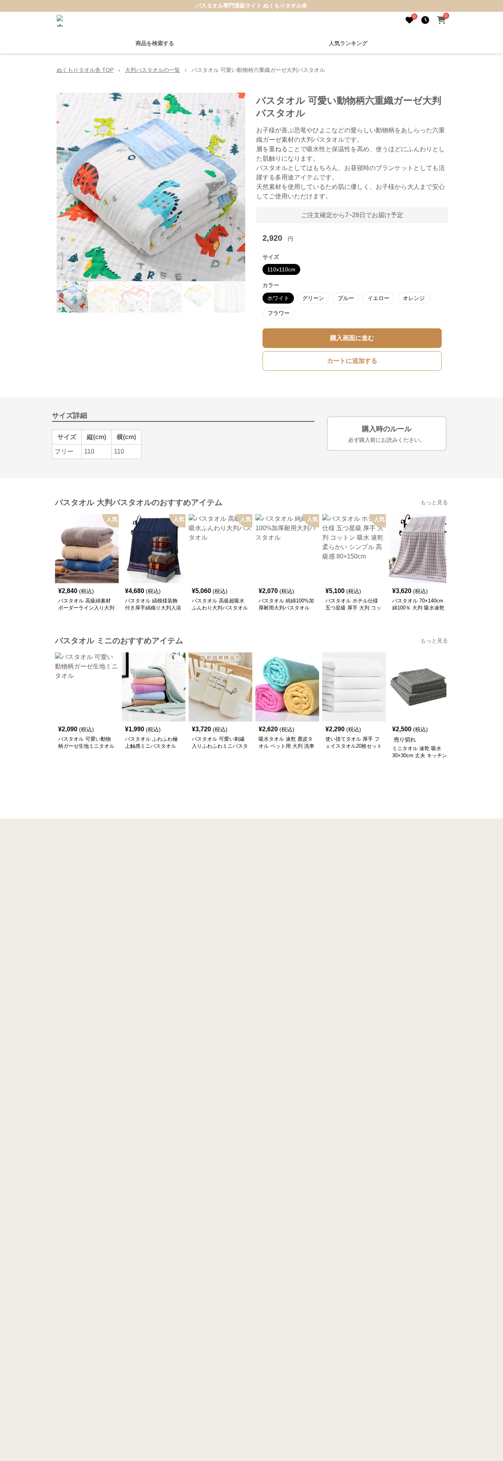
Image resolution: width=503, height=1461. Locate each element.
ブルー (346, 298)
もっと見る (434, 502)
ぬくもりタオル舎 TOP (85, 70)
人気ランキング (348, 43)
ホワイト (278, 298)
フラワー (279, 313)
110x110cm (281, 269)
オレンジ (414, 298)
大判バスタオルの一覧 (152, 70)
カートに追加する (352, 360)
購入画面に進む (352, 338)
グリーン (313, 298)
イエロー (378, 298)
